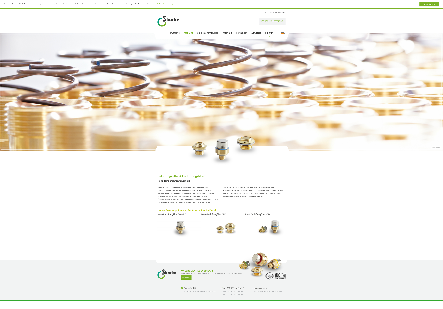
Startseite (175, 33)
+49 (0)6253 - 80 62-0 (233, 288)
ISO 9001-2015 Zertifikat (272, 21)
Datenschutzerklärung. (165, 4)
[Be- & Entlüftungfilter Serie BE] (180, 238)
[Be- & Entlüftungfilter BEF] (224, 238)
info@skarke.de (260, 288)
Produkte (188, 33)
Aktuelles (256, 33)
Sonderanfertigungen (208, 33)
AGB (266, 12)
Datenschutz (273, 12)
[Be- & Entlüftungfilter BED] (268, 238)
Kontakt (269, 33)
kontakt (186, 277)
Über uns (227, 33)
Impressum (281, 12)
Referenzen (241, 33)
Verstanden (429, 4)
